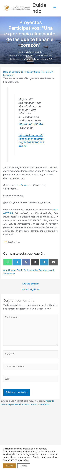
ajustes (24, 460)
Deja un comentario (13, 72)
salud (51, 270)
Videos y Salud (32, 72)
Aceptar (9, 466)
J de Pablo (21, 185)
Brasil (19, 270)
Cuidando (39, 8)
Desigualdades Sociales (35, 270)
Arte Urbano (9, 270)
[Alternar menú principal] (55, 8)
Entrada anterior (30, 284)
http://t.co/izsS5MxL (31, 124)
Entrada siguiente (30, 289)
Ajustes (23, 466)
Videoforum (9, 273)
